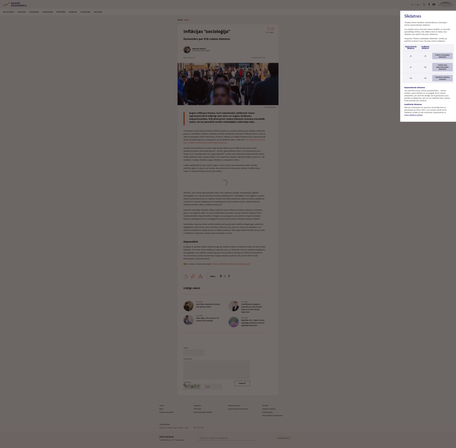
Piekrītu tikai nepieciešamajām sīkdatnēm (442, 67)
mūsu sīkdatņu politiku (413, 115)
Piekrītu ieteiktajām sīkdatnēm (442, 56)
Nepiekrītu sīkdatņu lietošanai (442, 78)
